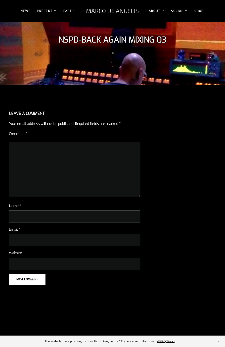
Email (14, 229)
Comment (18, 134)
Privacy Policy (166, 341)
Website (15, 253)
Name (15, 206)
